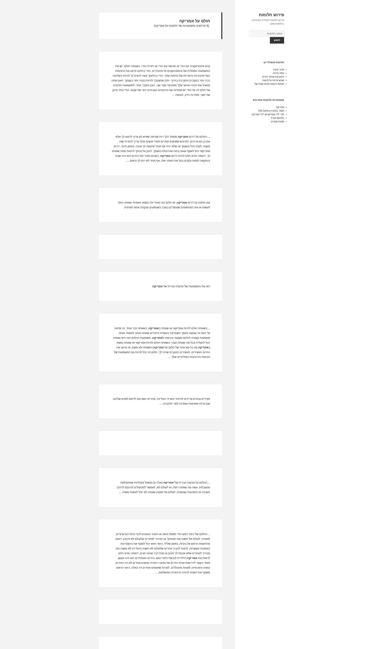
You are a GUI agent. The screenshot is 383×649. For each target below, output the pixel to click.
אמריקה (280, 107)
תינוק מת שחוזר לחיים (273, 76)
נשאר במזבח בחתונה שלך (271, 110)
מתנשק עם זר (277, 118)
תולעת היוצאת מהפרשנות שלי (269, 84)
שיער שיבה (278, 69)
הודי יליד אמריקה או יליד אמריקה (268, 114)
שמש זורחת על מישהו (273, 80)
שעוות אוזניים (277, 121)
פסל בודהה (278, 73)
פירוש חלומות (271, 15)
